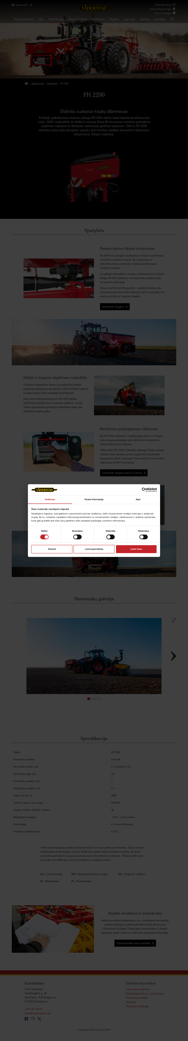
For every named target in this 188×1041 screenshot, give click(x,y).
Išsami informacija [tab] (94, 499)
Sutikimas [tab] (50, 499)
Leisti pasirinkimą (94, 549)
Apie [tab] (138, 499)
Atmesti (52, 549)
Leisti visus (136, 549)
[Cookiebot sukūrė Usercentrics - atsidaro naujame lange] (144, 490)
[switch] (77, 539)
